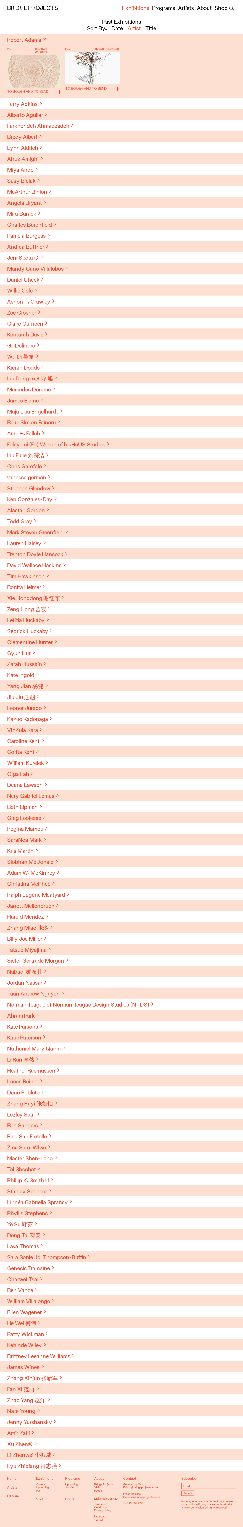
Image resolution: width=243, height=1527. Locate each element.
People (98, 1490)
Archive (69, 1487)
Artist (134, 28)
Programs (163, 8)
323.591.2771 (135, 1503)
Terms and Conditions (100, 1506)
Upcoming (42, 1487)
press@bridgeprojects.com (143, 1497)
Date (117, 28)
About (204, 8)
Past (38, 1490)
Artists (186, 8)
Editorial (13, 1496)
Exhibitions (135, 8)
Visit (39, 1499)
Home (11, 1478)
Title (150, 28)
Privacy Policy (102, 1510)
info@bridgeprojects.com (142, 1487)
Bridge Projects (32, 8)
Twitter (98, 1519)
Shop (221, 8)
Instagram (100, 1516)
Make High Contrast (106, 1498)
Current (40, 1484)
